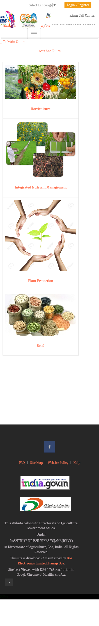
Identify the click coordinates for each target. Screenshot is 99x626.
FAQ (22, 462)
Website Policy (58, 462)
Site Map (36, 462)
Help (76, 462)
